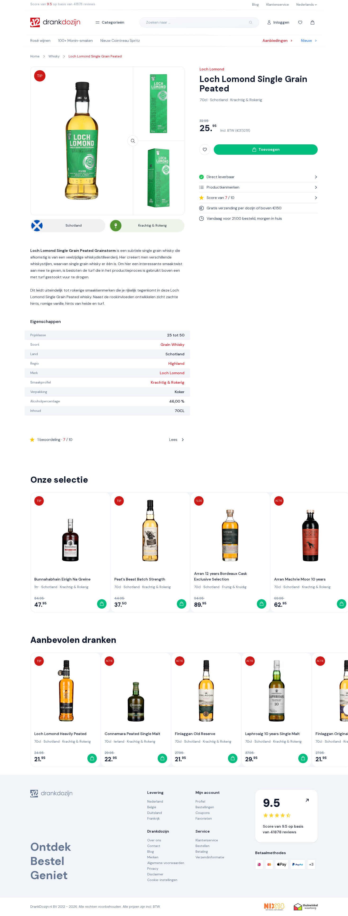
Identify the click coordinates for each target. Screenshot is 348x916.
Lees (107, 439)
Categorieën (113, 22)
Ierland (119, 741)
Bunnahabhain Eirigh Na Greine (62, 579)
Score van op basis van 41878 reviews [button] (62, 4)
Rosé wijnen (40, 40)
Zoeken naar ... (158, 22)
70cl (203, 99)
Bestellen (203, 846)
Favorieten (204, 818)
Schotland (219, 99)
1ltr (36, 587)
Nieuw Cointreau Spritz (120, 40)
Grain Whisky (172, 344)
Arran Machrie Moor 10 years (300, 579)
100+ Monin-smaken (75, 40)
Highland (176, 363)
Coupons (203, 813)
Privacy (152, 868)
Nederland (155, 801)
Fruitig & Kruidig (234, 587)
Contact (153, 846)
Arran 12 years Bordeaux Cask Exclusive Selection (220, 576)
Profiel (200, 801)
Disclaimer (155, 874)
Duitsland (154, 813)
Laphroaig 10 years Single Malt (272, 733)
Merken (152, 857)
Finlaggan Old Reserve (195, 733)
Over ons (154, 840)
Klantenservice (207, 840)
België (151, 807)
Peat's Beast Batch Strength (139, 579)
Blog (150, 851)
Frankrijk (153, 818)
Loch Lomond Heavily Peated (60, 733)
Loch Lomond (172, 372)
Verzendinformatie (210, 857)
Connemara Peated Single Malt (132, 733)
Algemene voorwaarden (165, 863)
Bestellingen (205, 807)
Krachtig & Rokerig (167, 382)
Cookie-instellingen (162, 880)
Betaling (202, 851)
